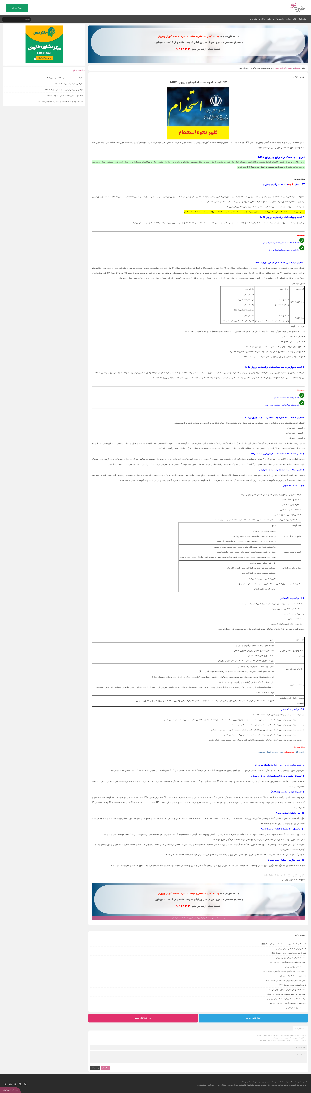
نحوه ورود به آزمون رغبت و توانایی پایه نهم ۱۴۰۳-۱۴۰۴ (65, 95)
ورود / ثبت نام (17, 8)
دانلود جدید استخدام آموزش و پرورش (281, 184)
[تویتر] (15, 1084)
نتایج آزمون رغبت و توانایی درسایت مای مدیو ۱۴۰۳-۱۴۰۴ (64, 89)
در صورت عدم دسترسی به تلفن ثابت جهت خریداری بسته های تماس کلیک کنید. (198, 918)
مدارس (288, 19)
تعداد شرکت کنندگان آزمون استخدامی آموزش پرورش (281, 405)
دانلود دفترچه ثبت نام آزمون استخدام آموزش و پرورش (281, 242)
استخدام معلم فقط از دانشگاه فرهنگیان (286, 397)
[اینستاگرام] (20, 1084)
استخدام (297, 68)
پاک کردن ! (95, 1067)
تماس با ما (253, 19)
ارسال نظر (105, 1067)
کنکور (294, 19)
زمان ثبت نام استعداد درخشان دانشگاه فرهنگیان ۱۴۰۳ (65, 78)
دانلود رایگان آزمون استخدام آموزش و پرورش (282, 752)
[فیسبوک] (6, 1084)
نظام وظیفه (271, 19)
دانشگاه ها (280, 19)
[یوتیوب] (10, 1084)
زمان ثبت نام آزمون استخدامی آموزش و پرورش (283, 250)
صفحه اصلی (302, 19)
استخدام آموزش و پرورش (283, 68)
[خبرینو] (297, 13)
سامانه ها (262, 19)
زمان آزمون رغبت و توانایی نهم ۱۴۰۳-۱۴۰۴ (69, 83)
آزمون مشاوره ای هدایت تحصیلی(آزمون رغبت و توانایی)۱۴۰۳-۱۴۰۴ (60, 101)
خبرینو (287, 1082)
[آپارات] (25, 1084)
